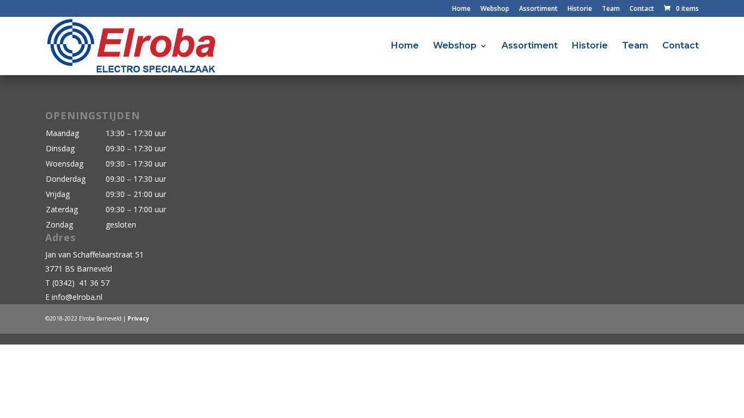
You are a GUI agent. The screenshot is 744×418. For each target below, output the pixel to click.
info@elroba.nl (77, 297)
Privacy (138, 318)
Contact (642, 9)
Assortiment (538, 9)
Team (611, 9)
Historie (580, 9)
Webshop (494, 9)
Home (461, 9)
